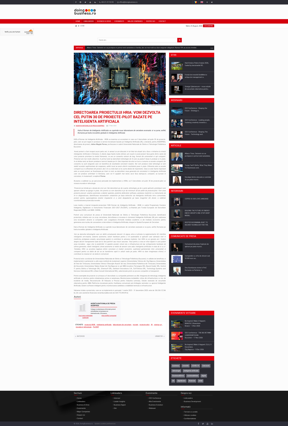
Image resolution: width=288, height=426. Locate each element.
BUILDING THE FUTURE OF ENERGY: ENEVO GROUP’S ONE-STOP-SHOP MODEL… (197, 213)
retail (200, 381)
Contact (162, 21)
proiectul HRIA (90, 325)
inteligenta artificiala (104, 325)
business (175, 366)
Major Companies (135, 21)
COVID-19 (195, 366)
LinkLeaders (188, 398)
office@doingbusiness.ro (128, 2)
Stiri (82, 26)
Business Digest (120, 405)
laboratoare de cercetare (122, 325)
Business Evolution (156, 405)
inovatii (135, 325)
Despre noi (150, 21)
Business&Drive (178, 376)
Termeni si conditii (190, 412)
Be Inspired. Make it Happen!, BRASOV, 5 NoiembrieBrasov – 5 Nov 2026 (195, 323)
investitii (186, 366)
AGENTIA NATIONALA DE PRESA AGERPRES (90, 126)
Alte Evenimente (155, 402)
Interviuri (117, 398)
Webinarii (152, 408)
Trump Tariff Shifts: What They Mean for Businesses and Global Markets (113, 48)
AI (173, 381)
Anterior (81, 336)
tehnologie (176, 371)
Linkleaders (89, 21)
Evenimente (119, 21)
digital (204, 376)
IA (152, 325)
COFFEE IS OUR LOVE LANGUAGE (196, 199)
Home (78, 21)
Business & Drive (104, 21)
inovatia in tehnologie (83, 327)
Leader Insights (119, 402)
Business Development (192, 402)
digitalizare (181, 381)
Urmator (159, 336)
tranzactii (205, 366)
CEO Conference (155, 398)
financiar (192, 381)
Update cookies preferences (105, 424)
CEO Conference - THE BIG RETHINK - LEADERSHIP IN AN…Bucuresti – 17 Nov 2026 (198, 335)
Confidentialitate (190, 419)
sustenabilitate (192, 376)
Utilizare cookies (190, 415)
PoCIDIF (96, 327)
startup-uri (158, 325)
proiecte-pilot (144, 325)
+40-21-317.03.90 (107, 2)
